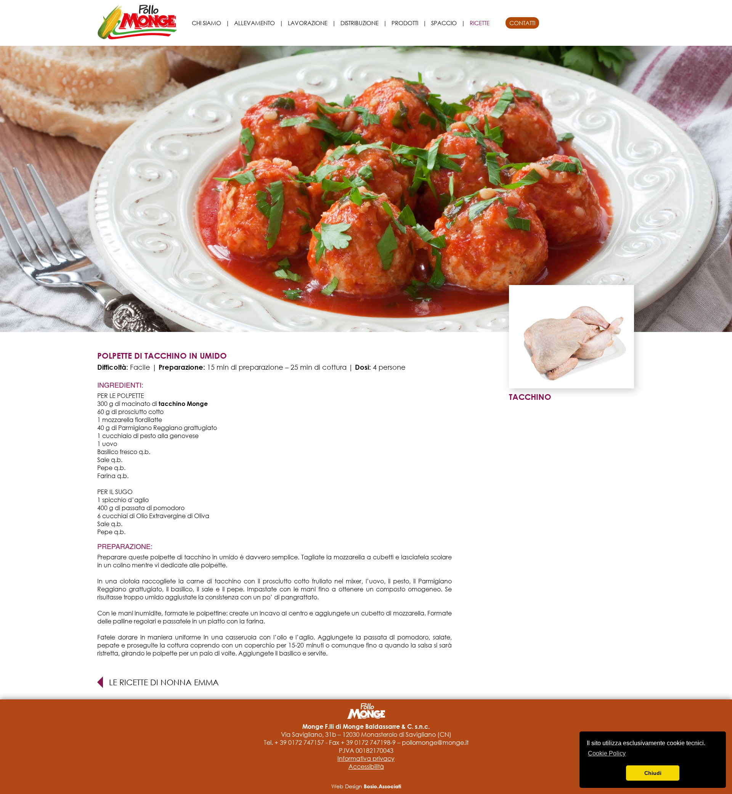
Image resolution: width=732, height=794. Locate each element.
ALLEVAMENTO (254, 22)
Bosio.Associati (382, 786)
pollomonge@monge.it (435, 742)
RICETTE (480, 22)
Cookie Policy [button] (607, 753)
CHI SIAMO (206, 22)
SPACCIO (444, 22)
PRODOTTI (405, 22)
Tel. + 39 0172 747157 (294, 742)
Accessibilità (366, 766)
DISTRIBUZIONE (359, 22)
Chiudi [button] (652, 773)
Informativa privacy (366, 758)
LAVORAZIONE (307, 22)
